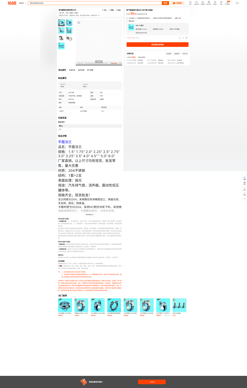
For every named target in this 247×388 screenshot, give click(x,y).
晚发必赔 (131, 21)
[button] (99, 44)
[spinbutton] (183, 37)
